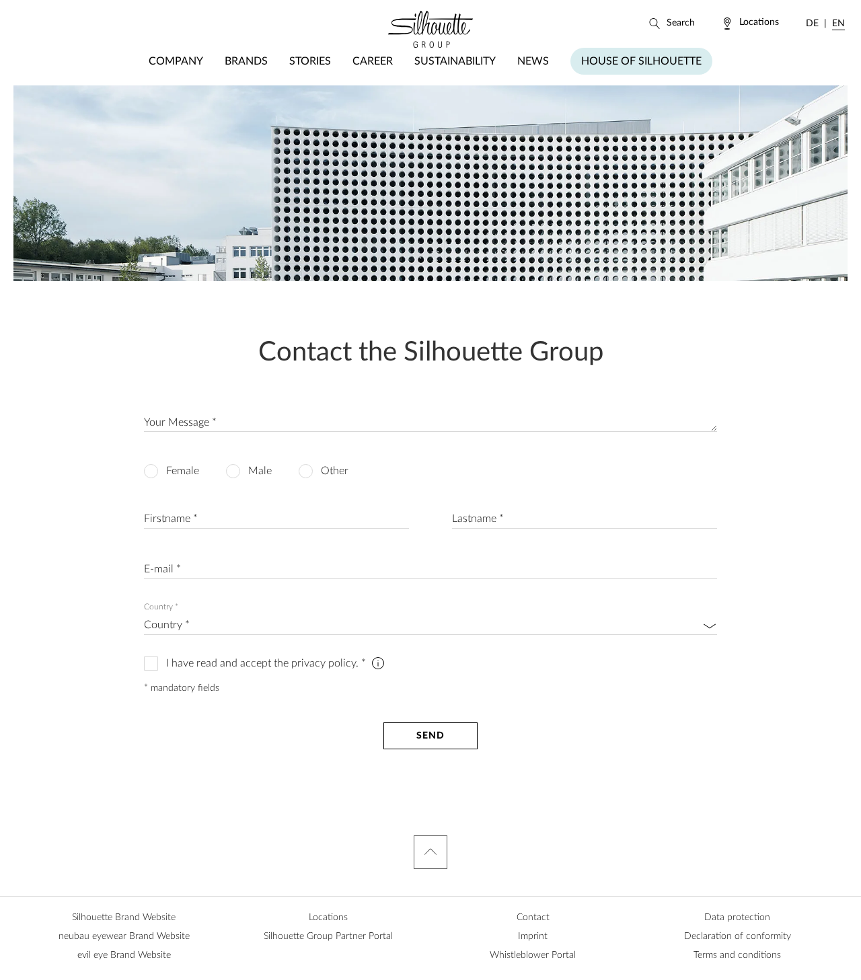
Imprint (533, 936)
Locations (328, 917)
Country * (161, 607)
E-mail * (162, 569)
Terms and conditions (737, 955)
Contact (533, 917)
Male (260, 470)
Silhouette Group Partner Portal (328, 936)
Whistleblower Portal (533, 955)
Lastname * (478, 518)
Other (334, 470)
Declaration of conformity (737, 936)
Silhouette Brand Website (124, 917)
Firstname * (171, 518)
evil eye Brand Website (124, 955)
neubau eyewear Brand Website (124, 936)
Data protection (737, 917)
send (430, 736)
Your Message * (180, 422)
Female (182, 470)
